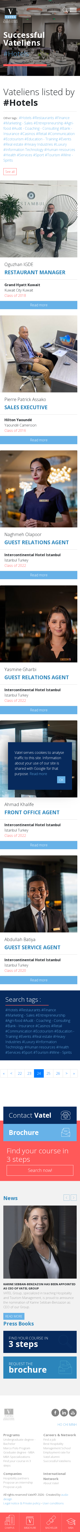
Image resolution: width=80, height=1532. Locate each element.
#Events (65, 139)
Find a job (49, 1439)
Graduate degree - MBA (18, 1452)
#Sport (38, 154)
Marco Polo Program (16, 1448)
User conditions (53, 1503)
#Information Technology (23, 149)
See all (10, 172)
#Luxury (60, 144)
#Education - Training (41, 139)
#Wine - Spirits (60, 1052)
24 (39, 1073)
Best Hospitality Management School (57, 1446)
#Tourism (52, 154)
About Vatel (51, 1483)
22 (20, 1073)
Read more (39, 305)
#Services (24, 154)
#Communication (61, 133)
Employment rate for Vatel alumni (56, 1454)
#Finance (62, 117)
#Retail (41, 133)
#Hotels (25, 117)
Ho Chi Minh (67, 1424)
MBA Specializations (16, 1457)
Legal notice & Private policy (21, 1503)
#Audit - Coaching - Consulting (35, 128)
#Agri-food (13, 1020)
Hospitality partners (16, 1478)
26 (58, 1073)
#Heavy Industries (38, 144)
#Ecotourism (13, 139)
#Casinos (27, 133)
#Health (9, 154)
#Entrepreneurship (48, 123)
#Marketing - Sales (18, 123)
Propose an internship (18, 1482)
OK (61, 780)
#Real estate (13, 144)
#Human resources (59, 149)
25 (48, 1073)
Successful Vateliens (57, 1461)
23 (29, 1073)
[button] (67, 1197)
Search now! (40, 1170)
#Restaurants (43, 117)
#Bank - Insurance (19, 1025)
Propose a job (12, 1487)
